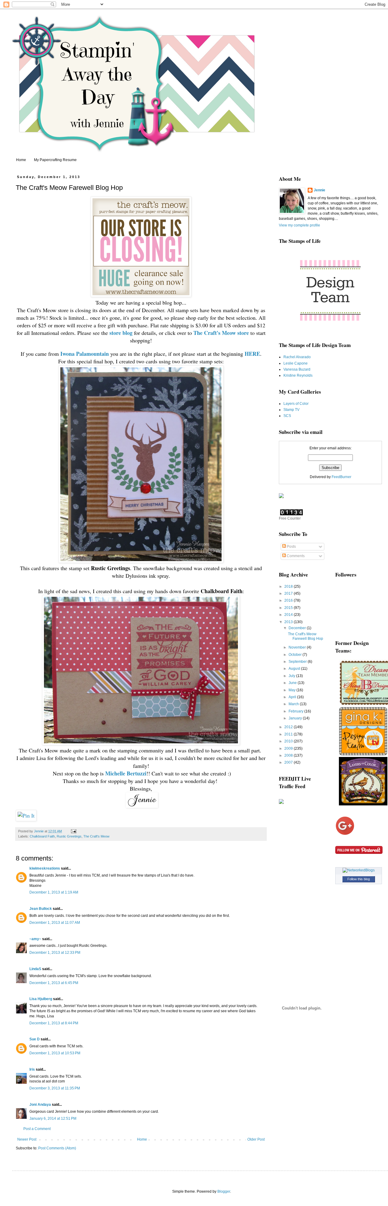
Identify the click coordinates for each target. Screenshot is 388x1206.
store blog (120, 333)
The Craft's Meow (96, 836)
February (296, 711)
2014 (289, 615)
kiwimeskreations (44, 868)
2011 (289, 734)
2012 (289, 727)
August (295, 668)
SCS (287, 416)
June (293, 683)
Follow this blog (358, 879)
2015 (289, 608)
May (292, 690)
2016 (289, 600)
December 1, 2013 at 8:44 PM (53, 1023)
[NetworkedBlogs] (359, 870)
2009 (289, 748)
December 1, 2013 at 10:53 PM (54, 1053)
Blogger (223, 1191)
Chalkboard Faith (42, 836)
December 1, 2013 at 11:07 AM (54, 922)
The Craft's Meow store (221, 333)
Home (21, 160)
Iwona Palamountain (84, 354)
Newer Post (26, 1139)
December (298, 628)
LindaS (35, 969)
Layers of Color (296, 403)
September (298, 661)
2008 (289, 755)
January (296, 718)
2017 (289, 593)
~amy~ (35, 939)
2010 (289, 741)
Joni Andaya (40, 1104)
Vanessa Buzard (296, 369)
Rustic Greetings (69, 836)
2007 (289, 762)
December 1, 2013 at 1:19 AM (53, 892)
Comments (295, 556)
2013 (289, 622)
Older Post (256, 1139)
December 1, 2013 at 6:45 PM (53, 983)
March (294, 704)
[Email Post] (73, 831)
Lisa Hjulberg (40, 999)
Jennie (319, 190)
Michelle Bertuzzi (125, 773)
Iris (32, 1069)
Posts (291, 546)
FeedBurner (341, 477)
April (293, 697)
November (298, 647)
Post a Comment (37, 1129)
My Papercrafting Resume (55, 160)
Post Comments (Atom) (57, 1148)
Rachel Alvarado (297, 357)
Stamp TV (291, 410)
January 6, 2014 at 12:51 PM (52, 1118)
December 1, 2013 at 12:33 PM (54, 952)
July (292, 676)
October (296, 655)
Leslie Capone (295, 363)
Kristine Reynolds (298, 375)
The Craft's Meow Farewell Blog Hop (305, 636)
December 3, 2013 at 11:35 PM (54, 1088)
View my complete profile (299, 225)
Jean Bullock (40, 909)
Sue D (34, 1039)
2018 (289, 586)
